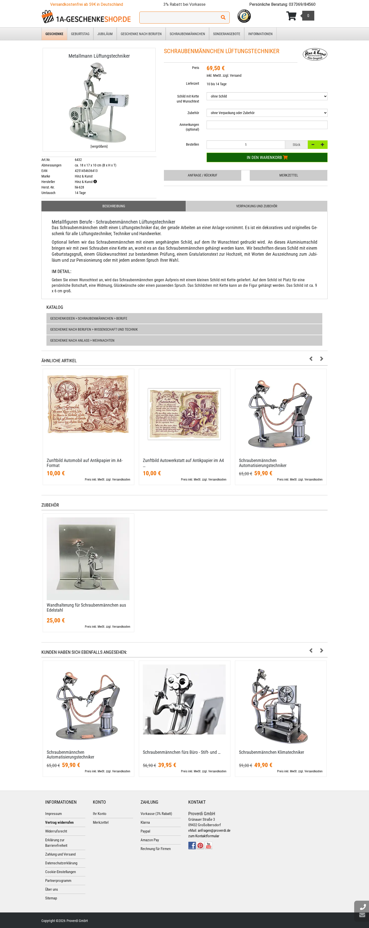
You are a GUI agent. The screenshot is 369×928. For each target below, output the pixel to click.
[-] (313, 144)
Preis (195, 68)
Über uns (51, 889)
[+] (323, 144)
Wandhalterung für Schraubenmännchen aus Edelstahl (86, 607)
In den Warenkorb (265, 157)
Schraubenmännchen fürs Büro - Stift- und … (182, 752)
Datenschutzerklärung (61, 863)
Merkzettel (288, 175)
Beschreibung (113, 206)
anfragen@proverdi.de (214, 830)
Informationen (260, 34)
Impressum (53, 813)
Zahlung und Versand (60, 854)
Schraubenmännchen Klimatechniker (271, 752)
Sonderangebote (226, 34)
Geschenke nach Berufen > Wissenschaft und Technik (94, 329)
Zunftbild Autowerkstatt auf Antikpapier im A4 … (183, 463)
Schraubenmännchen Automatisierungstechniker (262, 463)
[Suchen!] (223, 17)
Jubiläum (105, 34)
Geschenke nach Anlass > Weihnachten (82, 340)
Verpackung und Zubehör (256, 206)
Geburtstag (80, 34)
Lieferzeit (192, 83)
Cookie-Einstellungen (60, 872)
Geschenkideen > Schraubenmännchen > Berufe (88, 318)
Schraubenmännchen (187, 34)
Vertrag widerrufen (59, 822)
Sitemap (51, 898)
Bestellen (192, 144)
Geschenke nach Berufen (141, 34)
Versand (235, 75)
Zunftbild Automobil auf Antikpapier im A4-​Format (84, 463)
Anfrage (202, 175)
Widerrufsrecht (56, 831)
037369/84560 (302, 4)
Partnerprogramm (58, 880)
